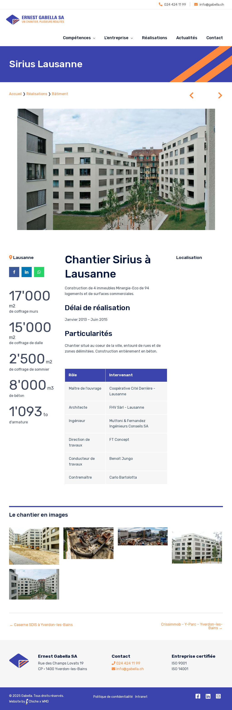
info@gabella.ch (212, 4)
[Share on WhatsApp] (39, 272)
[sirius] (88, 543)
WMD (45, 701)
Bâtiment (60, 94)
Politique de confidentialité (113, 697)
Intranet (141, 697)
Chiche (33, 701)
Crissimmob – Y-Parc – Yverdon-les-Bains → (191, 626)
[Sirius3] (143, 536)
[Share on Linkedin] (27, 272)
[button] (198, 696)
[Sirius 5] (34, 584)
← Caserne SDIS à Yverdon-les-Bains (41, 625)
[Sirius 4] (197, 545)
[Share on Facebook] (14, 272)
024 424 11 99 (175, 4)
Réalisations (37, 94)
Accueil (15, 94)
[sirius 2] (34, 546)
